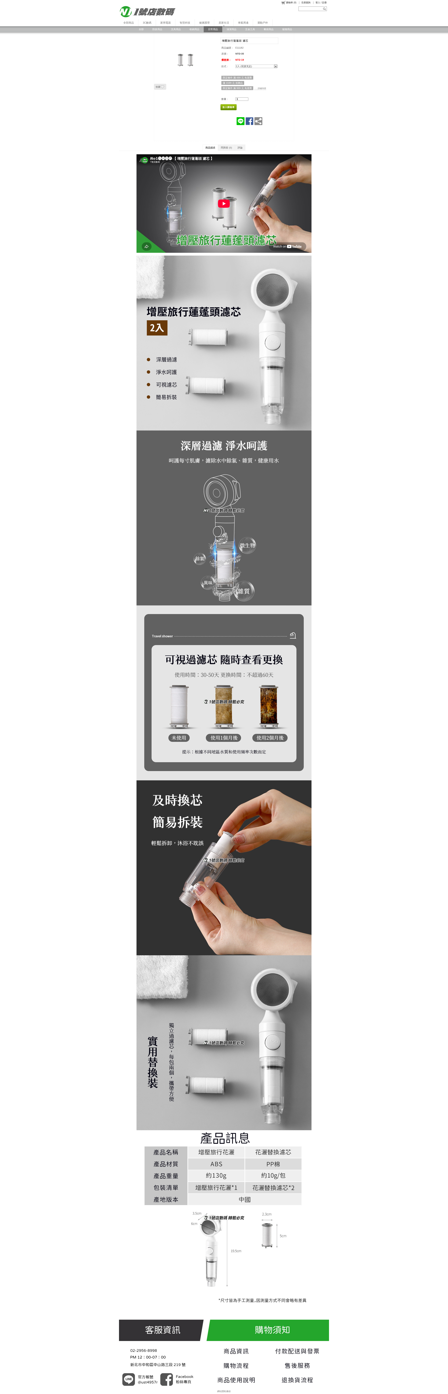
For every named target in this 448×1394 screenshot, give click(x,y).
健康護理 (204, 22)
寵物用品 (287, 29)
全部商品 (128, 22)
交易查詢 (305, 2)
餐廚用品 (269, 29)
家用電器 (165, 22)
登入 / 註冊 (321, 2)
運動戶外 (262, 22)
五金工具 (250, 29)
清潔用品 (231, 29)
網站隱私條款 (224, 1391)
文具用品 (176, 29)
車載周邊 (243, 22)
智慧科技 (185, 22)
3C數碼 (147, 22)
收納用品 (194, 29)
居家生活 (224, 22)
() (291, 2)
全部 (141, 29)
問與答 (226, 147)
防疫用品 (157, 29)
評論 (240, 147)
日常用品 (213, 29)
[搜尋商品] (325, 8)
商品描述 (210, 147)
